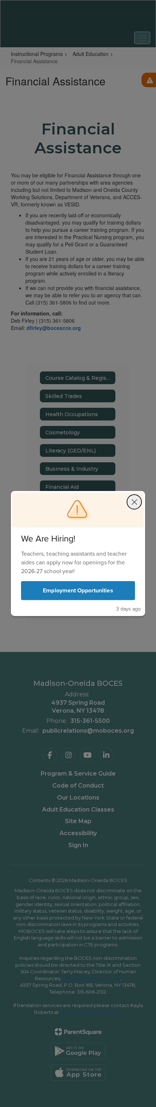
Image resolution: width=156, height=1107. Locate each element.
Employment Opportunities (78, 590)
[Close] (134, 502)
